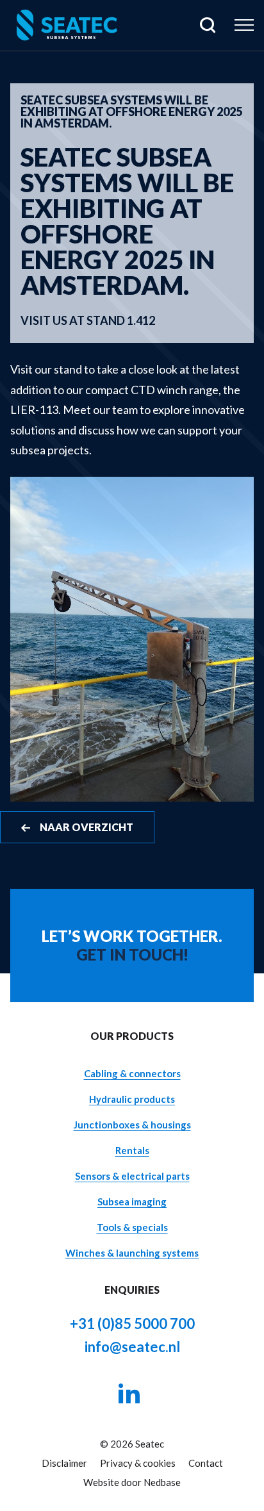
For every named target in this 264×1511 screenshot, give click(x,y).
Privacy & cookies (138, 1463)
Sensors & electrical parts (132, 1176)
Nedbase (162, 1482)
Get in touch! (132, 955)
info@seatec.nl (132, 1346)
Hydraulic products (132, 1099)
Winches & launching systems (132, 1253)
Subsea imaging (132, 1201)
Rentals (132, 1150)
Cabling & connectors (132, 1073)
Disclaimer (64, 1463)
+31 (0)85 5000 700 (132, 1323)
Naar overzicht (86, 827)
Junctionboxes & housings (132, 1124)
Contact (205, 1463)
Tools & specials (132, 1227)
